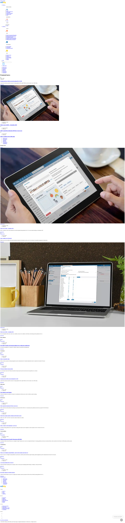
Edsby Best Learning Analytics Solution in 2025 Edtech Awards (10, 415)
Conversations (4, 71)
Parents (7, 58)
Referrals (3, 501)
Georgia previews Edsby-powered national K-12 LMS (11, 81)
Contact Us (4, 493)
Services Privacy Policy (6, 507)
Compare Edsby (8, 14)
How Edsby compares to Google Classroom (7, 472)
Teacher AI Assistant (9, 13)
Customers (4, 69)
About (7, 10)
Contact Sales (4, 65)
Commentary (4, 72)
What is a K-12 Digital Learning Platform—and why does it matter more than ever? (14, 452)
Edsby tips (4, 481)
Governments (8, 47)
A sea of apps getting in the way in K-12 (6, 462)
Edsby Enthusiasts (5, 500)
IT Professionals (8, 57)
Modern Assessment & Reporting (11, 35)
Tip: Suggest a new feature (6, 392)
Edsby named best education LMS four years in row (11, 130)
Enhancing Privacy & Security (11, 39)
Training (3, 498)
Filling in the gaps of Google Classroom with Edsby (11, 439)
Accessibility (4, 509)
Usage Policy (4, 506)
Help (3, 60)
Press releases (4, 68)
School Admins (8, 56)
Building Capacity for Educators (11, 38)
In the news (4, 70)
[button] (3, 64)
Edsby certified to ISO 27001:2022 (7, 136)
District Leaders (8, 55)
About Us (3, 491)
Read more (2, 84)
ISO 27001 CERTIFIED (4, 520)
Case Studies (8, 12)
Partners (3, 502)
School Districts (8, 46)
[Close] (2, 61)
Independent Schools (9, 48)
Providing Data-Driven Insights (11, 37)
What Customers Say (9, 11)
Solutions (3, 26)
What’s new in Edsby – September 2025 (8, 124)
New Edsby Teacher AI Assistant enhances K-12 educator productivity (15, 345)
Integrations (4, 497)
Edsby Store (4, 499)
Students (7, 59)
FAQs (7, 15)
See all (1, 147)
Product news (4, 67)
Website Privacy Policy (5, 508)
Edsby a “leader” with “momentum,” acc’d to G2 (8, 425)
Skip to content (2, 0)
